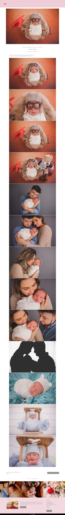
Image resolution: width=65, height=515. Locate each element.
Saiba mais (23, 507)
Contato (51, 3)
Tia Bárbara (46, 3)
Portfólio (35, 3)
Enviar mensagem (49, 502)
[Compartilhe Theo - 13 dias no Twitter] (7, 473)
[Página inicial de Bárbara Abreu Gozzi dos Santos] (5, 3)
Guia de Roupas (58, 3)
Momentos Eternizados (27, 3)
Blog (40, 3)
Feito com (32, 514)
